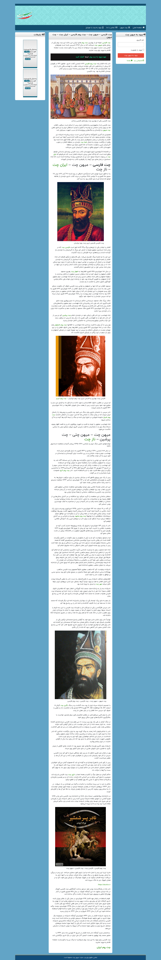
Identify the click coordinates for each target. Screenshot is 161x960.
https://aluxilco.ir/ (104, 884)
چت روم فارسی (90, 63)
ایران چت (60, 165)
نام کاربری (140, 40)
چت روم (85, 42)
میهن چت (98, 45)
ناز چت (89, 439)
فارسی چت (66, 247)
